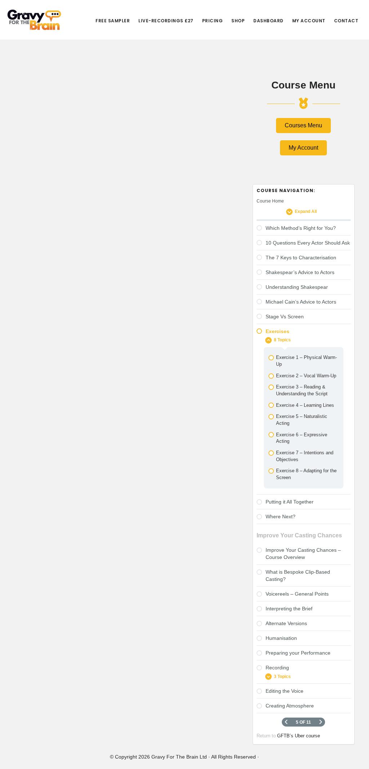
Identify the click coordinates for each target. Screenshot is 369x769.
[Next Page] (321, 722)
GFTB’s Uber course (298, 735)
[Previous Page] (286, 722)
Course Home (270, 201)
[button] (303, 125)
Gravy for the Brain (34, 19)
